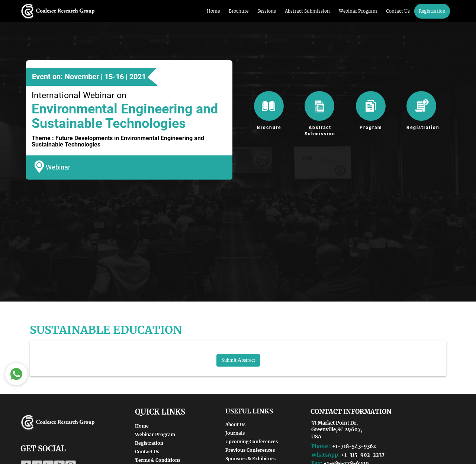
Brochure (238, 11)
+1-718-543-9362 (354, 446)
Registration (432, 11)
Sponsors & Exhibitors (250, 458)
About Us (235, 424)
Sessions (266, 11)
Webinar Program (358, 11)
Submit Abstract (238, 360)
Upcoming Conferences (251, 441)
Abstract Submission (307, 11)
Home (213, 11)
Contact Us (398, 11)
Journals (235, 433)
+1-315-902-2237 (363, 455)
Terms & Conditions (157, 460)
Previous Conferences (250, 450)
